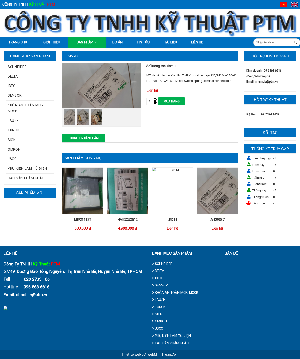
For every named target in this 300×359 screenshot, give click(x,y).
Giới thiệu (51, 42)
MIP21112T (82, 220)
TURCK (13, 130)
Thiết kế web (132, 354)
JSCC (12, 159)
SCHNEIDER (17, 67)
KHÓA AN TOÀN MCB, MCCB (26, 108)
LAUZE (13, 120)
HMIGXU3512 (128, 220)
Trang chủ (17, 42)
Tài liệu (170, 42)
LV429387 (217, 220)
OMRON (14, 149)
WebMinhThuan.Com (163, 354)
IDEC (11, 86)
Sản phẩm (85, 42)
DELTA (13, 76)
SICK (12, 140)
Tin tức (143, 42)
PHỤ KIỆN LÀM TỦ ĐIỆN (27, 168)
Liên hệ (197, 42)
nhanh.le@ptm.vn (266, 81)
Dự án (117, 42)
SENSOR (15, 95)
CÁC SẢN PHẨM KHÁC (26, 178)
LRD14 (172, 220)
